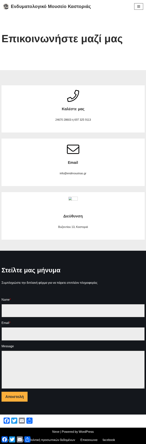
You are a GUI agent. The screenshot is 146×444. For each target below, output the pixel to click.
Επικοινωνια (88, 440)
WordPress (86, 431)
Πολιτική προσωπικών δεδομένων (52, 440)
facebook (109, 440)
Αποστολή (14, 397)
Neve (56, 431)
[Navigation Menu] (138, 6)
